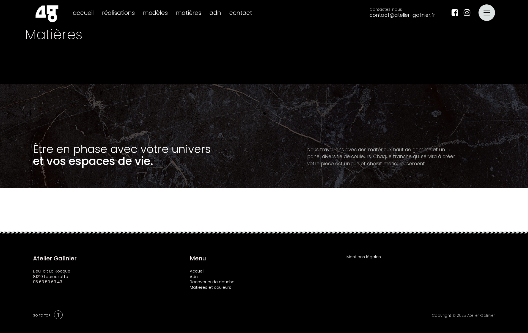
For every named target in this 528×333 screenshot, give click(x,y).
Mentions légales (363, 257)
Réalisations (118, 12)
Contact (240, 12)
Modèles (155, 12)
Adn (194, 276)
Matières (188, 12)
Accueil (83, 12)
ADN (215, 12)
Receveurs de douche (212, 282)
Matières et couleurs (210, 287)
